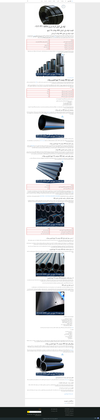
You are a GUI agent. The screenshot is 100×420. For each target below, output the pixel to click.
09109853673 (67, 415)
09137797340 (48, 196)
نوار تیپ (34, 35)
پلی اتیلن (55, 36)
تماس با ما (45, 1)
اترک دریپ (69, 1)
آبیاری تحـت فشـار (42, 140)
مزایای (72, 327)
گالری (58, 1)
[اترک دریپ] (72, 1)
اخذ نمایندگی (49, 1)
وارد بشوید (66, 403)
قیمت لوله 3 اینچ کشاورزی (68, 394)
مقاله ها (54, 1)
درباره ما (42, 1)
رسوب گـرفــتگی (49, 112)
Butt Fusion (32, 145)
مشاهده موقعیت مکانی (54, 409)
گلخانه (36, 82)
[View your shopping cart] (28, 1)
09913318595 (53, 196)
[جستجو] (28, 412)
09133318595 (58, 196)
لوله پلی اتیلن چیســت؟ (70, 77)
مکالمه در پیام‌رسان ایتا (54, 411)
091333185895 (67, 409)
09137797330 (42, 196)
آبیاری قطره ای (66, 379)
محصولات (62, 1)
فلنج (63, 159)
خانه (65, 1)
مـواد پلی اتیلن (71, 350)
